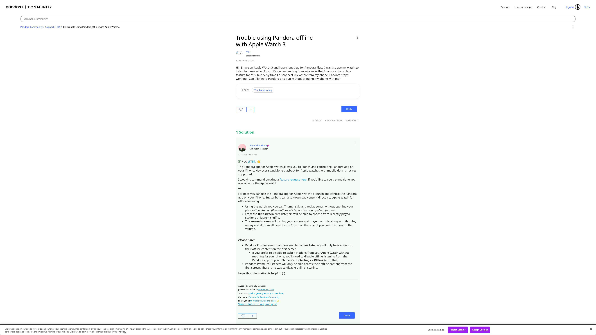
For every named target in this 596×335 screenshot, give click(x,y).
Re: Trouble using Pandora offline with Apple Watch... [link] (91, 26)
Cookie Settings (436, 329)
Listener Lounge (523, 7)
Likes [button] (241, 109)
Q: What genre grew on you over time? (266, 293)
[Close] (591, 329)
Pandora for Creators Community (263, 297)
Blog (553, 7)
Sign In (570, 7)
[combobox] (298, 19)
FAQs (587, 7)
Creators (541, 7)
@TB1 (251, 161)
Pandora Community (28, 7)
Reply (349, 108)
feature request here (293, 179)
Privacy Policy (119, 331)
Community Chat (266, 289)
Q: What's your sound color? (263, 300)
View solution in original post (257, 304)
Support (505, 7)
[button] (357, 37)
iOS (58, 26)
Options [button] (573, 27)
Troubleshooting (263, 90)
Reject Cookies (457, 329)
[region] (298, 329)
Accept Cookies (480, 329)
